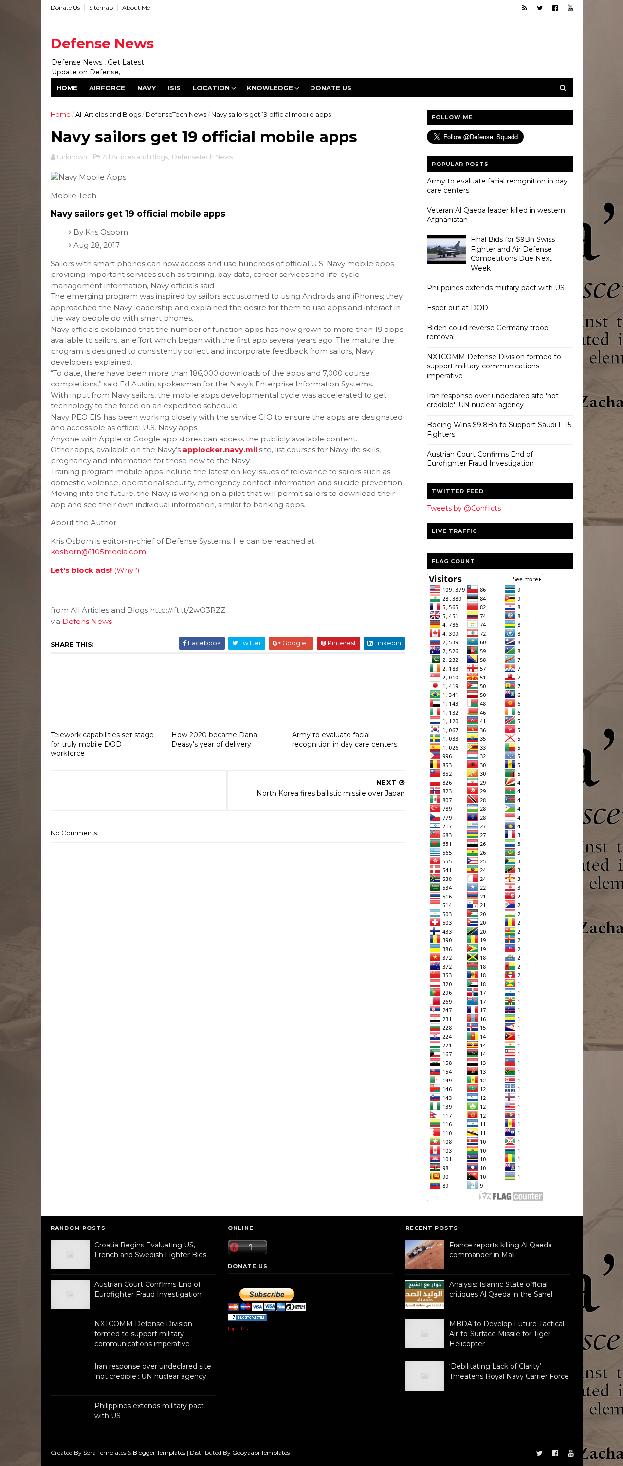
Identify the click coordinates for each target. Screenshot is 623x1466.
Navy (146, 88)
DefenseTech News (176, 114)
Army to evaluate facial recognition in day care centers (344, 740)
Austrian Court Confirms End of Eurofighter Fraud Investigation (480, 459)
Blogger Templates (159, 1452)
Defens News (87, 621)
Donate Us (65, 7)
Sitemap (101, 7)
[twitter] (540, 8)
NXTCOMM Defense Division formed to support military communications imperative (494, 366)
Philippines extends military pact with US (496, 287)
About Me (136, 7)
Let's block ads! (81, 570)
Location (211, 88)
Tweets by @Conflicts (464, 508)
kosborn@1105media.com (98, 551)
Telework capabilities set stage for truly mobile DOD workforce (102, 744)
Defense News (102, 43)
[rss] (524, 8)
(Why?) (127, 570)
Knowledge (270, 88)
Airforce (107, 88)
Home (66, 88)
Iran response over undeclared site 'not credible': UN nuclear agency (493, 400)
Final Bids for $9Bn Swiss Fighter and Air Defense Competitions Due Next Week (513, 254)
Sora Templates (104, 1452)
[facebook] (555, 8)
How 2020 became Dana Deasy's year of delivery (214, 740)
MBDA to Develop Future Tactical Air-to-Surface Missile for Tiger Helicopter (506, 1333)
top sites (238, 1328)
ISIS (174, 88)
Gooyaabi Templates (261, 1452)
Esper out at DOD (457, 307)
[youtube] (570, 8)
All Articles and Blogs (108, 114)
